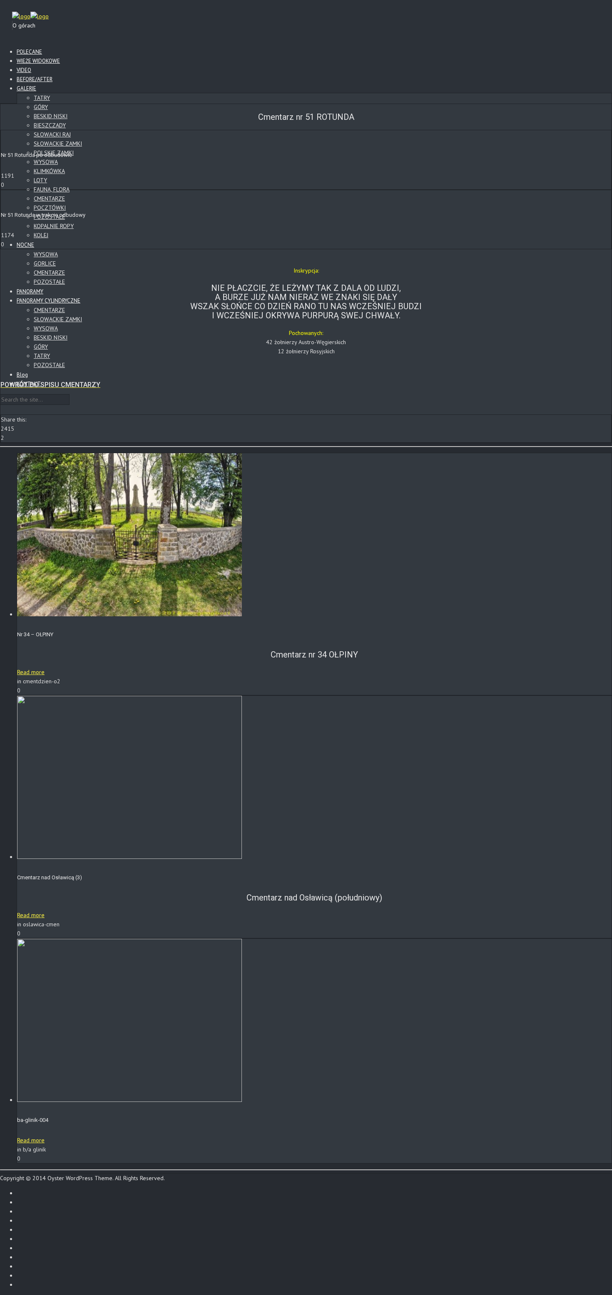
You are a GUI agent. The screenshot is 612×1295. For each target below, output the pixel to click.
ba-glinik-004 (32, 1120)
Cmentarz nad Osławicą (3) (49, 877)
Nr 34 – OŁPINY (35, 634)
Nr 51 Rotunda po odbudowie (36, 155)
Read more (31, 672)
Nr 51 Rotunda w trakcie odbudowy (43, 215)
